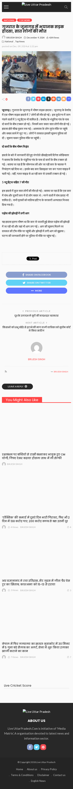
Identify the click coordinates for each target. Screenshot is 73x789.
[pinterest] (43, 747)
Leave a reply (16, 386)
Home (19, 769)
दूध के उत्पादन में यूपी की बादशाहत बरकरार (36, 315)
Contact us (59, 775)
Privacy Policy (49, 769)
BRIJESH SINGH (14, 37)
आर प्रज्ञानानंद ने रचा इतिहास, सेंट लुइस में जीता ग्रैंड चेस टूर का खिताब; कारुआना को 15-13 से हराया (36, 582)
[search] (66, 7)
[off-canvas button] (6, 7)
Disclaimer (43, 775)
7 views (14, 657)
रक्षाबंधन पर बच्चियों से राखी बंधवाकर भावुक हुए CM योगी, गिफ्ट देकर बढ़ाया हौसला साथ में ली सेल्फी (33, 456)
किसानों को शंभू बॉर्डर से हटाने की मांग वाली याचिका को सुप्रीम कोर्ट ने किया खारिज (36, 329)
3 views (14, 590)
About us (32, 769)
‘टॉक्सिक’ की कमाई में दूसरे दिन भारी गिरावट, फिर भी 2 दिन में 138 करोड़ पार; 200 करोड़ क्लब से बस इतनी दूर (36, 519)
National (9, 20)
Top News (24, 20)
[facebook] (30, 747)
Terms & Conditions (22, 775)
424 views (54, 37)
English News (38, 780)
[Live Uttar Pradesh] (36, 4)
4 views (14, 527)
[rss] (6, 371)
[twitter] (37, 747)
